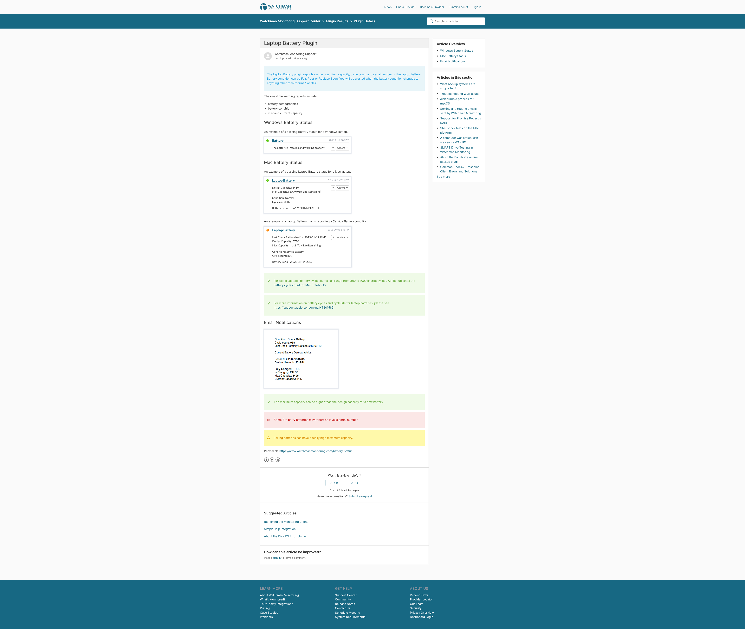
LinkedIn (277, 459)
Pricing (265, 608)
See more (443, 176)
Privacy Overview (422, 612)
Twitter (272, 459)
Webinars (266, 617)
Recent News (419, 595)
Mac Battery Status (453, 56)
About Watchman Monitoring (279, 595)
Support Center (346, 595)
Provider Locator (421, 599)
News (388, 7)
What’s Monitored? (272, 599)
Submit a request (360, 496)
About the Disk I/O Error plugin (285, 536)
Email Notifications (453, 61)
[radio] (334, 483)
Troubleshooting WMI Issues (459, 94)
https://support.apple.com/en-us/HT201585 (304, 307)
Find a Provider (405, 7)
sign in (277, 557)
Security (415, 608)
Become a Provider (432, 7)
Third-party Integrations (276, 604)
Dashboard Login (421, 617)
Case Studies (269, 612)
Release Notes (345, 604)
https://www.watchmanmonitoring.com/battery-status (316, 451)
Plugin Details (364, 21)
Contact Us (342, 608)
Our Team (416, 604)
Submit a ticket (458, 7)
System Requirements (350, 617)
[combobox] (456, 21)
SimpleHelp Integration (280, 529)
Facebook (266, 459)
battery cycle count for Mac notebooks (300, 285)
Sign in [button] (477, 7)
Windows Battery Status (456, 50)
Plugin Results (337, 21)
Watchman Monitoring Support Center (290, 21)
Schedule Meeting (347, 612)
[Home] (275, 7)
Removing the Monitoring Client (286, 522)
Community (343, 599)
